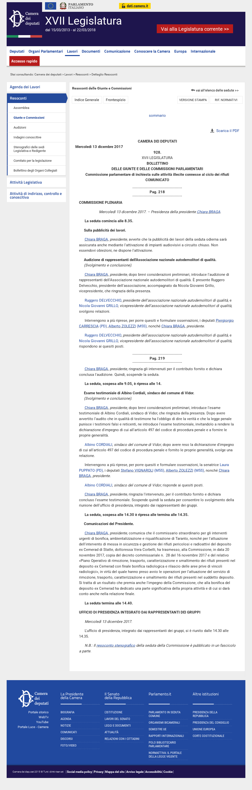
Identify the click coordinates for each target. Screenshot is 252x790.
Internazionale (203, 51)
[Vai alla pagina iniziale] (24, 36)
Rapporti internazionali (166, 736)
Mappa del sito (115, 771)
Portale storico (38, 712)
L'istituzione (113, 712)
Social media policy (79, 771)
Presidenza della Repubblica (205, 714)
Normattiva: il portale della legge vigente (165, 754)
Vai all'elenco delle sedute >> (217, 90)
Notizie (66, 725)
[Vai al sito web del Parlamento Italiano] (76, 11)
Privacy (98, 771)
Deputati (17, 51)
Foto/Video (69, 745)
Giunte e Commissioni (29, 117)
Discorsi (67, 739)
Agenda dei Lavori (25, 87)
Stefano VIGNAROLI (137, 470)
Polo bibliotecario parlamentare (162, 744)
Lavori (72, 51)
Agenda (66, 719)
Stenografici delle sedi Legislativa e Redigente (30, 149)
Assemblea (21, 108)
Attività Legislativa (26, 182)
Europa (180, 51)
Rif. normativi (226, 100)
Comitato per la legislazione (33, 160)
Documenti (91, 51)
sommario (157, 115)
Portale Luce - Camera (33, 727)
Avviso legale (134, 771)
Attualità (111, 732)
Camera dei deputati (48, 74)
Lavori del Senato (117, 719)
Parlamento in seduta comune (164, 714)
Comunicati (69, 732)
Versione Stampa (193, 100)
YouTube (42, 722)
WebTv (43, 717)
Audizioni (20, 127)
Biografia (67, 712)
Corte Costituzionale (208, 736)
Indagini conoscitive (27, 137)
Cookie (168, 771)
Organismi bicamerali (164, 722)
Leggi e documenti (118, 725)
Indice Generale (87, 99)
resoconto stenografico (115, 645)
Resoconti (82, 74)
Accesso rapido (24, 61)
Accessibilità (153, 771)
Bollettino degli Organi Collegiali (35, 170)
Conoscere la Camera (152, 51)
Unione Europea (204, 729)
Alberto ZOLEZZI (122, 326)
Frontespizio (116, 99)
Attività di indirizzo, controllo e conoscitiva (36, 195)
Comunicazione (117, 51)
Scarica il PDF (227, 131)
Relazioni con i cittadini (122, 739)
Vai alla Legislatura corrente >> (195, 29)
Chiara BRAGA (208, 212)
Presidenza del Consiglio (211, 722)
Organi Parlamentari (46, 51)
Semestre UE (157, 729)
